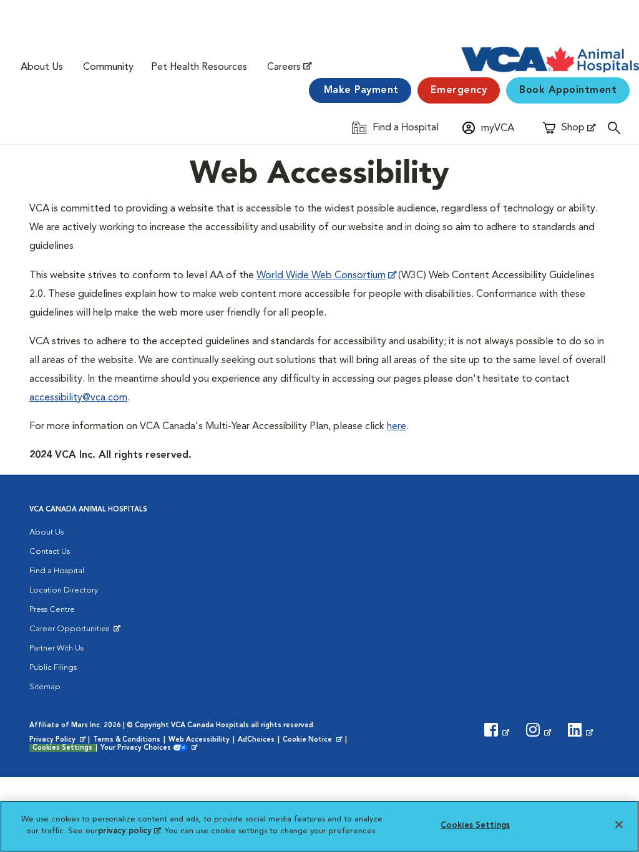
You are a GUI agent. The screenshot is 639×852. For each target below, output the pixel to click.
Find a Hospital (56, 571)
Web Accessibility (199, 740)
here (396, 427)
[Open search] (617, 127)
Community (108, 67)
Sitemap (45, 687)
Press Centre (52, 610)
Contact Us (49, 552)
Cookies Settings (62, 748)
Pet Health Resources (199, 67)
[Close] (619, 824)
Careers (284, 67)
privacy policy (129, 831)
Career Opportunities (71, 632)
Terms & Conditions (126, 740)
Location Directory (63, 590)
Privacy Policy (58, 740)
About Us (42, 67)
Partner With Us (56, 648)
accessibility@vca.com (78, 398)
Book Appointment (568, 90)
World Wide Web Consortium (321, 276)
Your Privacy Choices (139, 748)
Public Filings (53, 668)
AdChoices (256, 740)
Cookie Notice (313, 740)
